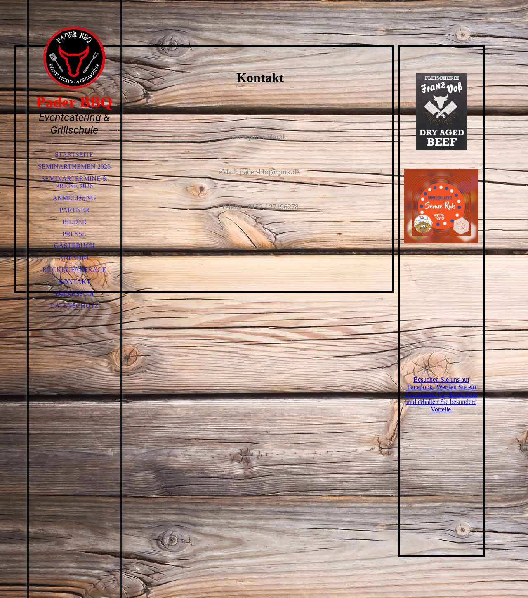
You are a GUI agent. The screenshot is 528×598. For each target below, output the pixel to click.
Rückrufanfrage (74, 269)
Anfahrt (74, 257)
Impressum (74, 293)
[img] (74, 58)
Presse (74, 233)
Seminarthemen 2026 (74, 166)
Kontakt (74, 281)
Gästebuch (74, 245)
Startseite (74, 154)
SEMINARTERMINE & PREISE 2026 (74, 182)
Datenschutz (74, 305)
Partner (74, 209)
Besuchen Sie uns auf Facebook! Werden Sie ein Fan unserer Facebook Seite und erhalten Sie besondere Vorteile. (441, 394)
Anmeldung (74, 197)
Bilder (74, 221)
